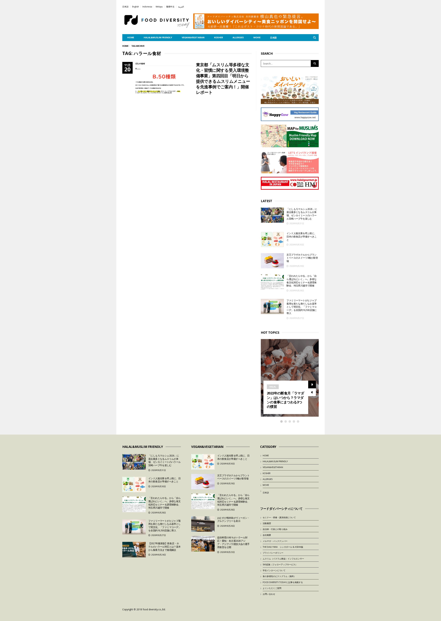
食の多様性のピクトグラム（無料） (279, 576)
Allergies (238, 37)
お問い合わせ (269, 594)
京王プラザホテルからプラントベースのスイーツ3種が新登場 (302, 258)
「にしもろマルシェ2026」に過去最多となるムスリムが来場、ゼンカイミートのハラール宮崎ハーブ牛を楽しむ (301, 213)
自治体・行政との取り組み (275, 529)
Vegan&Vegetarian (193, 37)
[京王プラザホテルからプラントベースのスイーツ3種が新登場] (272, 261)
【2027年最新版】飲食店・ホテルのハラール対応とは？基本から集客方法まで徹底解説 (164, 546)
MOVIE (256, 37)
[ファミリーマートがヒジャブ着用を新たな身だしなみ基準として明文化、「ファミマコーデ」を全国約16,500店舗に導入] (272, 306)
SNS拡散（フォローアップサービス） (280, 564)
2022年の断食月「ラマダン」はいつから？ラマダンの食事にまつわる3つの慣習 (285, 400)
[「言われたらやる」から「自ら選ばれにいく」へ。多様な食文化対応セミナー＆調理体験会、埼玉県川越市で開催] (272, 282)
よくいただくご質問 (272, 588)
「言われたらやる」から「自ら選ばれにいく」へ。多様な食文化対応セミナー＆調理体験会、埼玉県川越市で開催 (301, 280)
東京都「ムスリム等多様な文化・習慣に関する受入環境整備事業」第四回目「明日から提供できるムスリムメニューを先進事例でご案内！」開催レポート (223, 78)
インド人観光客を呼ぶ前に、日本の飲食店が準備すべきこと (301, 236)
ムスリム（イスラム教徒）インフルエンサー (283, 558)
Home (125, 45)
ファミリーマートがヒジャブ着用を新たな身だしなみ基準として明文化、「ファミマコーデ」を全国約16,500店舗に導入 (301, 307)
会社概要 (267, 535)
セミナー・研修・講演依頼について (279, 517)
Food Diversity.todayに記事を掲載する (283, 582)
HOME (130, 37)
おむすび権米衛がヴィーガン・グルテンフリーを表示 (233, 519)
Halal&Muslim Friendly (158, 37)
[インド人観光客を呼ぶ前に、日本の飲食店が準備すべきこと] (272, 239)
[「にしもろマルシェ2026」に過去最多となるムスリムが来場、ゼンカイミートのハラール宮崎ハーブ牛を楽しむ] (272, 215)
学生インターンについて (274, 570)
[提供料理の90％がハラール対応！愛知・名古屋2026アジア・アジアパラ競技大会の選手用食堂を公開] (203, 544)
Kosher (218, 37)
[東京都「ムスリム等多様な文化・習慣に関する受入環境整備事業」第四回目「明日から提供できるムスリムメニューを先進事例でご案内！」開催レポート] (164, 81)
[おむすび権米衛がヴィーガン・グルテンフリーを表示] (203, 524)
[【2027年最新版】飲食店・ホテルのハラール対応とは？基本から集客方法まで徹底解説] (134, 549)
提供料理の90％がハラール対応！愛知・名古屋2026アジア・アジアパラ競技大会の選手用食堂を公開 (233, 542)
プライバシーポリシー (273, 552)
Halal (272, 386)
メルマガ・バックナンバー (275, 541)
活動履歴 (267, 523)
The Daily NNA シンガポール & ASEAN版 (283, 546)
